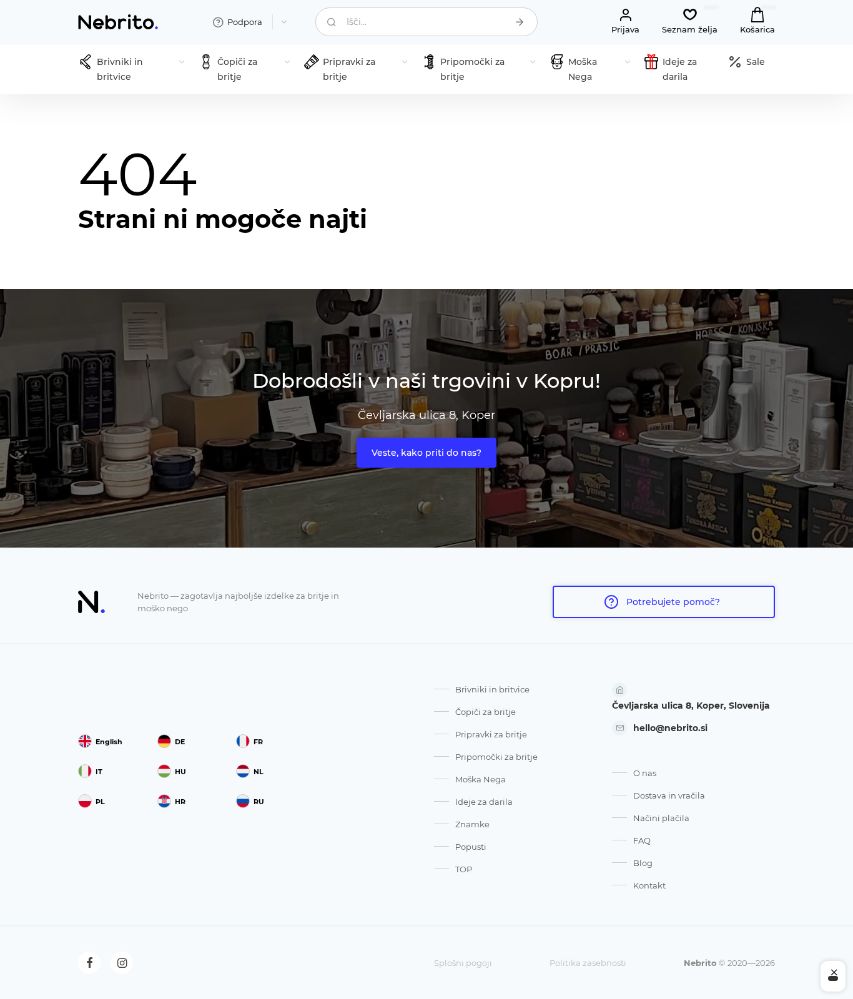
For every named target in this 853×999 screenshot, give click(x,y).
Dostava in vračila (669, 795)
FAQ (642, 840)
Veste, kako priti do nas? (426, 452)
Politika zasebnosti (588, 963)
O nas (644, 773)
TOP (463, 869)
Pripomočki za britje (496, 757)
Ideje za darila (484, 802)
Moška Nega (480, 779)
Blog (643, 863)
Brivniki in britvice (492, 689)
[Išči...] (519, 22)
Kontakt (649, 885)
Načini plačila (661, 818)
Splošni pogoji (463, 963)
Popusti (470, 847)
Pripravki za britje (491, 734)
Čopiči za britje (485, 712)
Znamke (472, 824)
